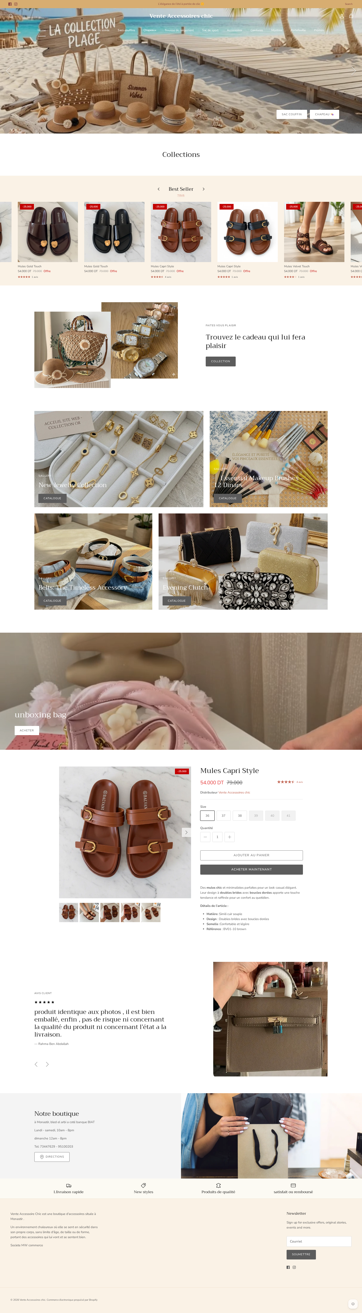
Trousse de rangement (179, 30)
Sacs (57, 30)
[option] (181, 71)
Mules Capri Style (229, 770)
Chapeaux (150, 30)
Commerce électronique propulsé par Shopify (72, 1299)
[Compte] (341, 16)
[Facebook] (10, 4)
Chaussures (76, 30)
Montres (276, 30)
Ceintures (257, 30)
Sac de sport (210, 30)
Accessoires (234, 30)
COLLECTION (220, 361)
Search (349, 4)
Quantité (206, 828)
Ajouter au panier (251, 855)
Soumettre (301, 1254)
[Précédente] (8, 71)
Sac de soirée (100, 30)
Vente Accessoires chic (234, 792)
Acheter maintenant (251, 869)
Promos (319, 30)
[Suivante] (353, 71)
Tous (181, 195)
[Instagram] (15, 4)
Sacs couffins (126, 30)
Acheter (27, 730)
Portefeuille (298, 30)
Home (42, 30)
